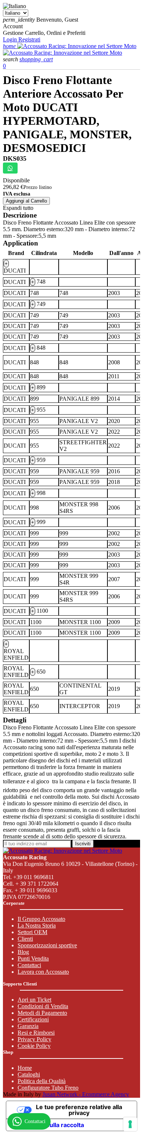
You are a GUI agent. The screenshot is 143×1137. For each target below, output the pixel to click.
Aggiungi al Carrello (26, 201)
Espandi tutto (18, 208)
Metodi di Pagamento (42, 1013)
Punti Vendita (33, 958)
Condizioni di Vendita (43, 1006)
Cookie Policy (34, 1046)
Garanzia (28, 1026)
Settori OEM (32, 932)
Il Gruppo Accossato (41, 919)
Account (13, 26)
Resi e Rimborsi (36, 1033)
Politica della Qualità (42, 1081)
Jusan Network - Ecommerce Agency (86, 1094)
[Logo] (76, 46)
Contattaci (29, 965)
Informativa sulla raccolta (48, 1125)
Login (10, 39)
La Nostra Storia (37, 925)
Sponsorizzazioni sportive (47, 945)
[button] (11, 59)
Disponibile (16, 180)
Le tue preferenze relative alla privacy (79, 1109)
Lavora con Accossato (43, 972)
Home (25, 1068)
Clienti (25, 939)
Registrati (29, 39)
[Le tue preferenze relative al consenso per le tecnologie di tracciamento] (130, 1124)
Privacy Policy (34, 1039)
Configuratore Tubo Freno (48, 1088)
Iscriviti (83, 843)
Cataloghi (29, 1074)
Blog (23, 952)
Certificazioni (33, 1019)
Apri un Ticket (34, 999)
